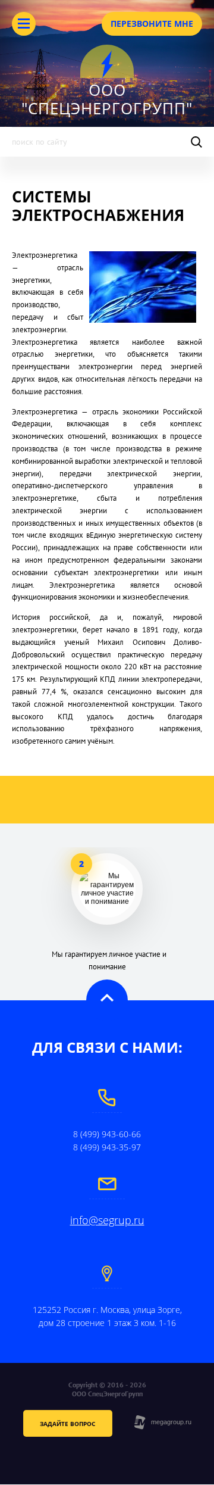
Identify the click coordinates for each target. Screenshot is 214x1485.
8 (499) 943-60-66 (107, 1134)
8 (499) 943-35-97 (107, 1147)
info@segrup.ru (107, 1220)
